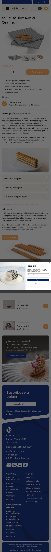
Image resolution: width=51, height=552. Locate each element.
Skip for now (38, 283)
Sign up (38, 279)
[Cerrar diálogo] (49, 263)
